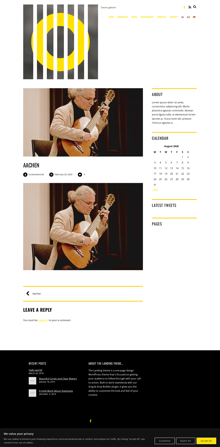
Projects (161, 17)
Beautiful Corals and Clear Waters (58, 378)
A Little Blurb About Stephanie (56, 391)
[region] (110, 438)
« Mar (155, 189)
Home (111, 17)
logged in (43, 320)
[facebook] (184, 7)
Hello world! (35, 370)
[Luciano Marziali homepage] (60, 77)
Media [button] (134, 17)
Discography (147, 17)
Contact (174, 17)
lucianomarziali (36, 174)
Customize (165, 440)
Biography (122, 17)
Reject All (185, 440)
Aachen (31, 165)
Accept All (206, 440)
